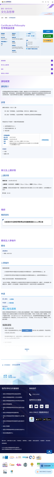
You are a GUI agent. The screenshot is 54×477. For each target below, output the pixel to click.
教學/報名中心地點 (11, 440)
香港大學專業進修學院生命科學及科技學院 (13, 400)
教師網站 (25, 440)
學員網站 (19, 440)
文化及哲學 (7, 11)
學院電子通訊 (12, 376)
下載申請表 (11, 302)
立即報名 (48, 31)
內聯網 (29, 440)
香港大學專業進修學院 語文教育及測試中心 (14, 429)
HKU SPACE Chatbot (45, 471)
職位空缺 (4, 440)
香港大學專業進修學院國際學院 (11, 412)
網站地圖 (48, 440)
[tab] (27, 81)
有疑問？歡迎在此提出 (32, 48)
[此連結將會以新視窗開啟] (39, 419)
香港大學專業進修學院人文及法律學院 (12, 397)
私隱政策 (42, 440)
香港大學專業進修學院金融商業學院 (12, 394)
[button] (48, 2)
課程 (6, 17)
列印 (33, 35)
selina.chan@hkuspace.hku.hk (32, 47)
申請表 (29, 33)
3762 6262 (35, 394)
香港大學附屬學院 (7, 404)
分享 (29, 35)
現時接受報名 (45, 140)
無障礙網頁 (4, 443)
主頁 (2, 17)
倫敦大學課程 (6, 426)
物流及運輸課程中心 (8, 433)
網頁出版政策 (36, 440)
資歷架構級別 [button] (4, 41)
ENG (43, 1)
